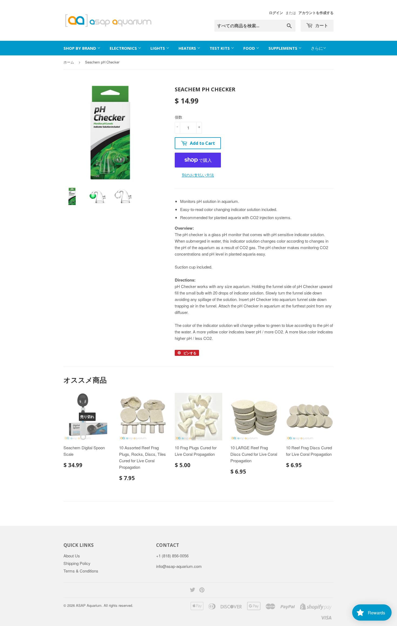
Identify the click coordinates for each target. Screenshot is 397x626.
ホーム (68, 62)
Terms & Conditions (80, 571)
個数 (178, 117)
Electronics (124, 48)
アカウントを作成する (316, 12)
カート (321, 25)
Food (249, 48)
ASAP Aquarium (89, 605)
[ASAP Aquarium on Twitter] (192, 590)
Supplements (283, 48)
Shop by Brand (80, 48)
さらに (317, 48)
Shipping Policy (76, 563)
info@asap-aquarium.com (179, 566)
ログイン (276, 12)
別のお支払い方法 (198, 175)
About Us (71, 555)
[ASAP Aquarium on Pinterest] (202, 590)
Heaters (188, 48)
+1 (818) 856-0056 (172, 555)
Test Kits (220, 48)
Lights (158, 48)
